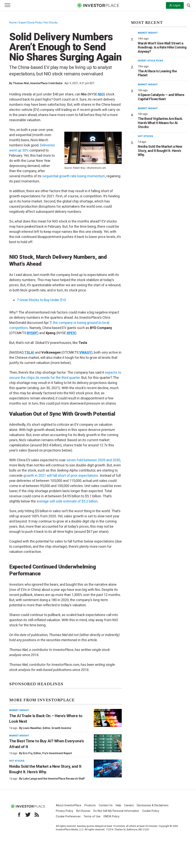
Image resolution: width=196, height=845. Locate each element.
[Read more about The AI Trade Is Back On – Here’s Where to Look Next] (108, 718)
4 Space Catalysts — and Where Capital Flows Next (161, 97)
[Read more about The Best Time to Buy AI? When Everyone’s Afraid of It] (108, 743)
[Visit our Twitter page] (28, 815)
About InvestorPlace (68, 805)
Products (90, 805)
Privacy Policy (64, 811)
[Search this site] (188, 5)
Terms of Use (92, 816)
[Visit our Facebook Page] (19, 815)
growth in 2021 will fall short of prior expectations (60, 475)
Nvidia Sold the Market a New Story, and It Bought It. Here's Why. (160, 150)
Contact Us (106, 805)
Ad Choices (83, 811)
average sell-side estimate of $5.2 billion (67, 501)
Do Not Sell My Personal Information (116, 811)
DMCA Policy (111, 816)
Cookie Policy (150, 811)
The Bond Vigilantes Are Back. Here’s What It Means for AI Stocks (160, 123)
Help (118, 805)
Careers (129, 805)
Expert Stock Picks (30, 22)
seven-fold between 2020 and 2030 (93, 460)
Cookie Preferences (68, 816)
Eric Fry (27, 753)
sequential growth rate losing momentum (73, 176)
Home (13, 22)
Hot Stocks (51, 22)
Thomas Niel (21, 83)
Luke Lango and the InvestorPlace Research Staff (54, 778)
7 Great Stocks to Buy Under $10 (41, 300)
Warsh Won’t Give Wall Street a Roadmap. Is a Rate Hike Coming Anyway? (162, 47)
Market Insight (19, 710)
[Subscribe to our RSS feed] (37, 815)
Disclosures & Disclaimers (152, 805)
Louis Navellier (32, 728)
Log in (176, 5)
